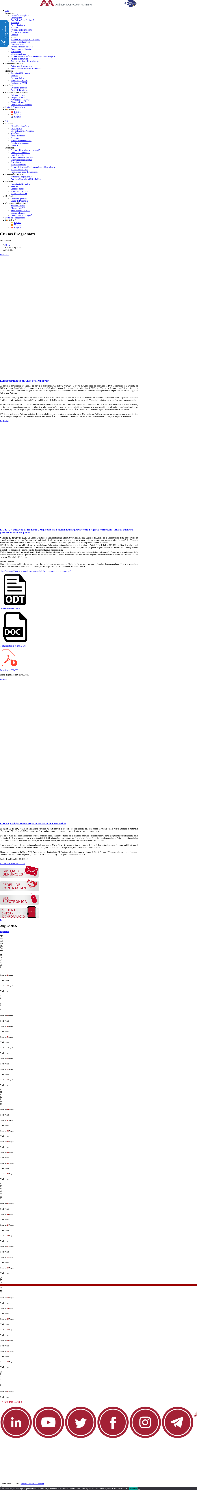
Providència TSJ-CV (9, 670)
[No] (139, 1489)
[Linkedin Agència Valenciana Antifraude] (16, 1438)
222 (23, 863)
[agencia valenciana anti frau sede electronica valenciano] (19, 904)
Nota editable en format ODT (12, 608)
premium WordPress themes (32, 1483)
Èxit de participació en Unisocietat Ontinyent (24, 380)
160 (8, 863)
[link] (92, 3)
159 (4, 863)
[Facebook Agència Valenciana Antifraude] (113, 1438)
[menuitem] (101, 10)
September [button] (4, 931)
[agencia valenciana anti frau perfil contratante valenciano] (19, 891)
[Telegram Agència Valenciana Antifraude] (177, 1438)
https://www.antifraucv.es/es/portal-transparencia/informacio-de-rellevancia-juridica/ (35, 571)
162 (14, 863)
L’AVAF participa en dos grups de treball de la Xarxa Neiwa (33, 823)
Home (8, 245)
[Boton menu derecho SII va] (19, 918)
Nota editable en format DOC (13, 646)
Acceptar (133, 1489)
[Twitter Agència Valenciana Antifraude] (81, 1438)
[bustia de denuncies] (19, 877)
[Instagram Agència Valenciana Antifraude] (145, 1438)
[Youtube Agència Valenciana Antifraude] (48, 1438)
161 (11, 863)
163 (17, 863)
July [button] (1, 920)
